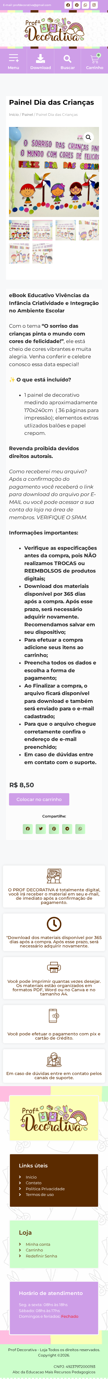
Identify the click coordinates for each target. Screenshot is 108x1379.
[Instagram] (94, 5)
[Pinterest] (76, 5)
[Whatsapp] (85, 5)
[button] (13, 58)
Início (14, 114)
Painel (27, 114)
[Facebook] (68, 5)
